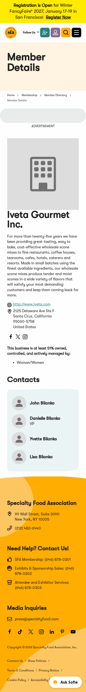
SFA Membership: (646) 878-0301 (43, 559)
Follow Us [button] (29, 32)
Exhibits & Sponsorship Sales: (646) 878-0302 (44, 571)
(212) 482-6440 (28, 528)
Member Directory (55, 95)
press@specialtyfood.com (37, 619)
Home (11, 95)
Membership (29, 95)
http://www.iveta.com (31, 304)
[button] (55, 32)
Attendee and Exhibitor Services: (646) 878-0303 (42, 585)
